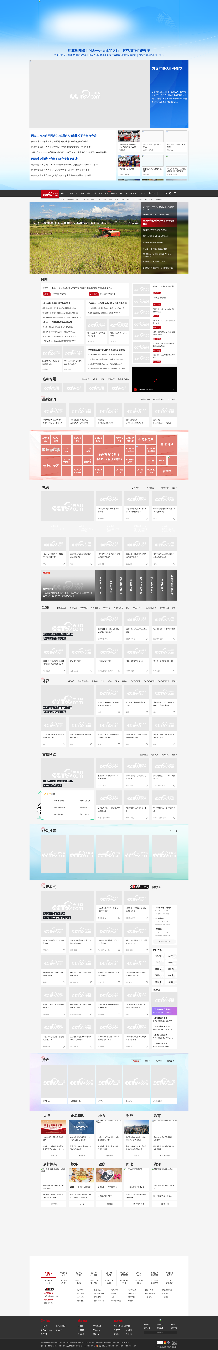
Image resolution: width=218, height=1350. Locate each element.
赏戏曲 (171, 982)
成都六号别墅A (85, 801)
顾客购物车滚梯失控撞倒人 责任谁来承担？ (108, 974)
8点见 (95, 379)
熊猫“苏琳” (162, 818)
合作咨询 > (160, 1332)
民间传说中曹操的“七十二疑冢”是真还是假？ (136, 941)
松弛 (155, 818)
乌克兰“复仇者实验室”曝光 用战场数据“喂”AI (80, 941)
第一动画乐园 (150, 1293)
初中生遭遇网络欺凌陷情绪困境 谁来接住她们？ (136, 1038)
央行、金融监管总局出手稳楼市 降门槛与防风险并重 (136, 1147)
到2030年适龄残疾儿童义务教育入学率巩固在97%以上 (61, 317)
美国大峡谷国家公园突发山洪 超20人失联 (73, 362)
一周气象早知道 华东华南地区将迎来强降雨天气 (59, 341)
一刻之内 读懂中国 (57, 529)
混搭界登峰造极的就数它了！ (163, 1021)
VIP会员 (71, 681)
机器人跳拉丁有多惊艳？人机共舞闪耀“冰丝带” (108, 1138)
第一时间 (156, 339)
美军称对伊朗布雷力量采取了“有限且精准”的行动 (105, 355)
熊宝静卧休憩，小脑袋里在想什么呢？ (136, 777)
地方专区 (53, 466)
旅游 (104, 199)
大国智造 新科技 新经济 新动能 (105, 421)
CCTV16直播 (163, 681)
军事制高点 (118, 608)
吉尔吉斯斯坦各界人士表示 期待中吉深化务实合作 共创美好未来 (60, 170)
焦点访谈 (156, 304)
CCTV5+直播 (149, 681)
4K (121, 193)
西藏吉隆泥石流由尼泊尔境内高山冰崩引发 (80, 555)
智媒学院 (160, 1325)
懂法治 (158, 982)
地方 (62, 199)
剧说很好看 (74, 982)
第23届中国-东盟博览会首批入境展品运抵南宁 (58, 327)
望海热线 (117, 1334)
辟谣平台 (117, 1330)
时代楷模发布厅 (99, 1293)
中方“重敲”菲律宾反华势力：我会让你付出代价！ (164, 510)
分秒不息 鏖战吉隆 (159, 298)
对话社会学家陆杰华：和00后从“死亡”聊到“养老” (53, 555)
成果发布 (174, 1325)
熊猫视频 (144, 755)
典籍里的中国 (99, 1301)
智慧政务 (160, 1328)
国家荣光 (129, 982)
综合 (155, 712)
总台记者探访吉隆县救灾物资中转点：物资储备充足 (106, 308)
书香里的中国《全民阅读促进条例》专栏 (136, 1196)
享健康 (171, 962)
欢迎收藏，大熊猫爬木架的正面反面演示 (108, 777)
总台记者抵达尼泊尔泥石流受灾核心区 (50, 362)
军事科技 (106, 608)
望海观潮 (101, 519)
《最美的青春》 (75, 1101)
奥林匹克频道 (83, 681)
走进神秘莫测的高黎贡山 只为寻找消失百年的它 (80, 1038)
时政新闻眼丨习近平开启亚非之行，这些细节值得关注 (109, 50)
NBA (110, 681)
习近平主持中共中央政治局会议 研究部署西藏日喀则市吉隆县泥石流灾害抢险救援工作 (77, 288)
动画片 (147, 1061)
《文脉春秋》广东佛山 (162, 1009)
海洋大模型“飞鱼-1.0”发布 (162, 1196)
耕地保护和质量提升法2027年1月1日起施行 (54, 1187)
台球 (99, 744)
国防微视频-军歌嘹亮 (105, 671)
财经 (88, 193)
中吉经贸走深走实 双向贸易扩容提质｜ (49, 175)
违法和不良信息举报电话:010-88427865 (116, 1342)
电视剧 (136, 1061)
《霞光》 (100, 1101)
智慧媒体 (147, 1328)
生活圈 (45, 982)
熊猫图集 (165, 755)
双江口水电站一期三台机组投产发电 (96, 334)
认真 (132, 818)
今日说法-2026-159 (51, 1296)
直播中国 (114, 193)
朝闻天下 (156, 327)
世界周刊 (73, 950)
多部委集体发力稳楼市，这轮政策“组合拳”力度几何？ (136, 1138)
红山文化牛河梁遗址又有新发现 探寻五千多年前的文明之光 (53, 1147)
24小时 (155, 316)
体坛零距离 (47, 1047)
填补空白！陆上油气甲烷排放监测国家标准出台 (59, 308)
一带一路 (85, 199)
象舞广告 (59, 1330)
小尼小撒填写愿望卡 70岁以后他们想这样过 (108, 941)
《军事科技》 (160, 929)
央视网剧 (150, 488)
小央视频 (135, 488)
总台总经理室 (61, 1326)
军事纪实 (84, 608)
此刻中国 (54, 526)
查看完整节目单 (164, 941)
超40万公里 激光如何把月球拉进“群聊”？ (53, 941)
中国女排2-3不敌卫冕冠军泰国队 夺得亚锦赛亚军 (108, 703)
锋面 (102, 379)
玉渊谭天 (111, 379)
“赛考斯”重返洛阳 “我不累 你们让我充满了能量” (109, 555)
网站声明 (44, 1334)
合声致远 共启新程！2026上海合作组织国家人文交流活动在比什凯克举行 (64, 164)
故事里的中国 (167, 1290)
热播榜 (169, 444)
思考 (127, 785)
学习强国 (85, 379)
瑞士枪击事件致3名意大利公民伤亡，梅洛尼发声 (105, 364)
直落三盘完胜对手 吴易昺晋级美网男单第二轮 (53, 736)
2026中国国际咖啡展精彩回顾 (80, 1187)
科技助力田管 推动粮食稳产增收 (164, 286)
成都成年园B (58, 814)
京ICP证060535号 (46, 1346)
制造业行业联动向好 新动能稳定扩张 (156, 214)
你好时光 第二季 (104, 950)
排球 (99, 712)
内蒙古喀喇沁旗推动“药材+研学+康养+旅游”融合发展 (80, 1196)
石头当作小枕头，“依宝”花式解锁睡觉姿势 (109, 809)
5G (145, 199)
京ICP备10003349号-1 (88, 1346)
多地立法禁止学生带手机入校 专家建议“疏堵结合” (59, 336)
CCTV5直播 (136, 681)
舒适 (99, 818)
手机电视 (96, 1330)
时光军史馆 (130, 671)
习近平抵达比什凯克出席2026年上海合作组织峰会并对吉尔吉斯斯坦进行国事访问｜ (96, 55)
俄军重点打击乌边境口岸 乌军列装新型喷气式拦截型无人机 (53, 662)
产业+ (151, 199)
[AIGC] (152, 193)
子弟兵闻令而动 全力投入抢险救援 (136, 630)
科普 (110, 199)
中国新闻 (156, 350)
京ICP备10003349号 (73, 1346)
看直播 (167, 471)
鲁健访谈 (101, 1014)
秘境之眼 (80, 1301)
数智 (140, 199)
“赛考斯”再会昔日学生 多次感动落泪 (108, 510)
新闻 (71, 193)
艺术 (134, 199)
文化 (98, 199)
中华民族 (165, 1297)
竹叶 (127, 818)
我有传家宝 (132, 1293)
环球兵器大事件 (75, 661)
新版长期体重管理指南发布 (107, 1187)
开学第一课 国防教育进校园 (163, 661)
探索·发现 (129, 950)
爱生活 (158, 969)
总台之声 (44, 1326)
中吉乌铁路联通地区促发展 (79, 175)
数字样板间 (145, 399)
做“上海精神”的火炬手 (108, 294)
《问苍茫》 (129, 1101)
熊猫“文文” (162, 785)
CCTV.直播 (130, 193)
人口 (112, 1297)
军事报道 (73, 608)
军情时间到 (164, 608)
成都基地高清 (59, 801)
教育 (100, 193)
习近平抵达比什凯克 (167, 69)
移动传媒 (81, 1334)
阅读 (128, 199)
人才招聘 (129, 1334)
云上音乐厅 (172, 399)
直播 (49, 794)
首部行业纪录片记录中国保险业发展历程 (134, 421)
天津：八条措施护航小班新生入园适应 (163, 1138)
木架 (155, 785)
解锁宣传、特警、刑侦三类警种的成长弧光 (80, 974)
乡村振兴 (70, 199)
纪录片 (159, 1061)
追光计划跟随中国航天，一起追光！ (162, 421)
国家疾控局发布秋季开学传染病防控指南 (163, 1147)
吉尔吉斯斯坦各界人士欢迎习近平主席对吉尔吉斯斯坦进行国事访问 (62, 147)
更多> (174, 488)
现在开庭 (101, 982)
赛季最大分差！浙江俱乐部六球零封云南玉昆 (163, 736)
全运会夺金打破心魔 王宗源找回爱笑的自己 (53, 1038)
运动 (99, 785)
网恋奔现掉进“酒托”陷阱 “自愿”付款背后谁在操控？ (136, 1006)
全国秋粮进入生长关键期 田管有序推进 (157, 221)
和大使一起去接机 (126, 169)
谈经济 (158, 975)
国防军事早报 (103, 639)
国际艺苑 (131, 1297)
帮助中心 (96, 1334)
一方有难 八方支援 (59, 294)
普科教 (171, 969)
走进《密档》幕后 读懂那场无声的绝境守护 (80, 1006)
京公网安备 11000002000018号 (108, 1346)
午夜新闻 (156, 362)
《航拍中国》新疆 (160, 1043)
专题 (161, 55)
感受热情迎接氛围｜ (149, 55)
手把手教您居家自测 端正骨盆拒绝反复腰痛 (53, 974)
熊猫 (106, 193)
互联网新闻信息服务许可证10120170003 (53, 1342)
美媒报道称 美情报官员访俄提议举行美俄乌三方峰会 (106, 369)
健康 (116, 199)
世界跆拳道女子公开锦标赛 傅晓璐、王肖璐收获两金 (164, 703)
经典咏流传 (132, 1290)
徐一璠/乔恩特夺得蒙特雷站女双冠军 (136, 703)
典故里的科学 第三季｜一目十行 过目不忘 (158, 268)
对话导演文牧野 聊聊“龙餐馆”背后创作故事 (136, 909)
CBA (117, 681)
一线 (127, 1014)
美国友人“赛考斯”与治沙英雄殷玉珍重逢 (53, 1006)
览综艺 (158, 962)
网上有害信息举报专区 (122, 1326)
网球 (44, 744)
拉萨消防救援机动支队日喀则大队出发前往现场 (163, 555)
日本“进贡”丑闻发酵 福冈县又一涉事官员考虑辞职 (105, 359)
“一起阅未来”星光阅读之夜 (135, 1187)
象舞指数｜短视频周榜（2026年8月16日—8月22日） (80, 1138)
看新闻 (158, 956)
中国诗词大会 (116, 1301)
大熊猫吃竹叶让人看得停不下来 (136, 809)
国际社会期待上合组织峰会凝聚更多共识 (55, 158)
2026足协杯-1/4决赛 (163, 908)
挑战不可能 (149, 1290)
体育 (94, 193)
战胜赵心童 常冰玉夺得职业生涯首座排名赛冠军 (108, 736)
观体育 (171, 956)
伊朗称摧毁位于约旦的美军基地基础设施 (106, 350)
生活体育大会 (158, 399)
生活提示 (148, 1297)
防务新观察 (61, 608)
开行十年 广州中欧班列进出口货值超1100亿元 (58, 332)
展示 (104, 785)
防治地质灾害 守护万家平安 (153, 242)
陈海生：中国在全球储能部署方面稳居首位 (108, 1006)
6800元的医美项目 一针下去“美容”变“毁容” (108, 909)
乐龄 (122, 199)
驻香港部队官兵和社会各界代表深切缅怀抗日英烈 (108, 630)
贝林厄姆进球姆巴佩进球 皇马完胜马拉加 (80, 736)
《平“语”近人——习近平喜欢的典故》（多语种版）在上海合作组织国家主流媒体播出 (69, 152)
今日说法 (129, 1047)
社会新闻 (90, 341)
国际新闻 (45, 369)
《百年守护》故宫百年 (162, 1026)
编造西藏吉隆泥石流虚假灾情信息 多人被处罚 (104, 313)
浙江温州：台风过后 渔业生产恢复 (155, 249)
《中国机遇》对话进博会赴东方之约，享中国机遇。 (79, 421)
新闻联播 (156, 293)
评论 (77, 193)
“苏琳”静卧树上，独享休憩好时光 (164, 809)
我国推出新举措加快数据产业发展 (155, 227)
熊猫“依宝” (106, 818)
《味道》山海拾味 (160, 1035)
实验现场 (101, 1047)
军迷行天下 (137, 608)
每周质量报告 (103, 918)
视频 (82, 193)
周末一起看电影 (75, 1014)
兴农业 (171, 975)
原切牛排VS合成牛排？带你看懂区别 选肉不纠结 (108, 1038)
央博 (92, 199)
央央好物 (159, 199)
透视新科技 (74, 1047)
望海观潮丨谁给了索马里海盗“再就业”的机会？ (136, 555)
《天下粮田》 (157, 1101)
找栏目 (151, 461)
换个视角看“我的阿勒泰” (161, 1047)
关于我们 (147, 1325)
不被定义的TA (140, 526)
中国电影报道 (130, 918)
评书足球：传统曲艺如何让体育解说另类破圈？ (80, 1147)
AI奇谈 (81, 526)
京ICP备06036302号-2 (60, 1346)
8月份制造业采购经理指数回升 (56, 303)
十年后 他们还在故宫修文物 (162, 1029)
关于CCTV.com (46, 1330)
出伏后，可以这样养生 (106, 1196)
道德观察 (46, 1014)
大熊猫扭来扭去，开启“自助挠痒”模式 (164, 777)
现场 (127, 519)
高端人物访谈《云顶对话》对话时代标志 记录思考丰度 (52, 421)
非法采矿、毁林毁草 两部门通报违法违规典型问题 (60, 313)
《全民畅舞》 (160, 918)
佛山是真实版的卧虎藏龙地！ (163, 1012)
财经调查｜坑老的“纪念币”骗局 (154, 262)
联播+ (47, 294)
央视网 (80, 1326)
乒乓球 (125, 681)
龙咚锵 (164, 526)
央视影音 (81, 1330)
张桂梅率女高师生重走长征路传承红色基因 (108, 1147)
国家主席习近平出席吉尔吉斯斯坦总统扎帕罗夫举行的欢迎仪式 (59, 141)
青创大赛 (165, 488)
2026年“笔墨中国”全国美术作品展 (53, 1138)
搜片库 (162, 461)
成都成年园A (84, 807)
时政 (62, 193)
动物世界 (165, 1293)
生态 (77, 199)
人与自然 (80, 1297)
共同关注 (46, 950)
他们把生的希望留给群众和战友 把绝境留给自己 (136, 974)
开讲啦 (113, 1293)
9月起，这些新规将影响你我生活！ (58, 322)
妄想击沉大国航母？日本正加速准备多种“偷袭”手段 (136, 510)
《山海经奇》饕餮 (160, 1018)
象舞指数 (77, 1116)
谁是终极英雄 (150, 608)
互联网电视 (97, 1326)
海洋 (157, 1164)
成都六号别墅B (59, 807)
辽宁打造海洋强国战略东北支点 (163, 1187)
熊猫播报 (154, 755)
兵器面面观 (95, 608)
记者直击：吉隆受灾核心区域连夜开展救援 (107, 303)
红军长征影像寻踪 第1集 (134, 661)
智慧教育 (174, 1328)
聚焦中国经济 (123, 379)
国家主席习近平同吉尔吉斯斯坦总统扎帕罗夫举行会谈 (64, 135)
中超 (102, 681)
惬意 (132, 785)
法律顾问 (129, 1330)
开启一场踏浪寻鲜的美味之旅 (163, 1038)
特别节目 (170, 1061)
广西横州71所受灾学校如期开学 (118, 334)
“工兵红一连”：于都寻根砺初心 (164, 629)
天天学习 (93, 294)
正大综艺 (97, 1297)
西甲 (71, 744)
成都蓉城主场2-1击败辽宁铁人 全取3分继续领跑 (136, 736)
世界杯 (95, 681)
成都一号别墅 (84, 814)
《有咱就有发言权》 (105, 661)
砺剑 (128, 608)
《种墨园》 (46, 1101)
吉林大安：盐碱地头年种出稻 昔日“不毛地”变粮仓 (53, 1196)
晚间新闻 (114, 1290)
